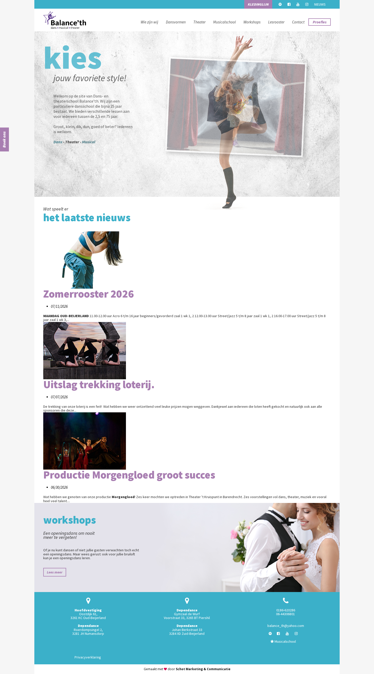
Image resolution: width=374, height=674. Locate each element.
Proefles (319, 22)
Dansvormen (176, 22)
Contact (298, 22)
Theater (199, 22)
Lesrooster (276, 22)
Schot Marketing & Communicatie (203, 669)
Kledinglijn (258, 4)
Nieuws (320, 4)
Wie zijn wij (149, 22)
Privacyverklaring (88, 657)
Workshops (252, 22)
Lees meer (55, 572)
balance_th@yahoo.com (285, 625)
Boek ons (4, 139)
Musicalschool (224, 22)
